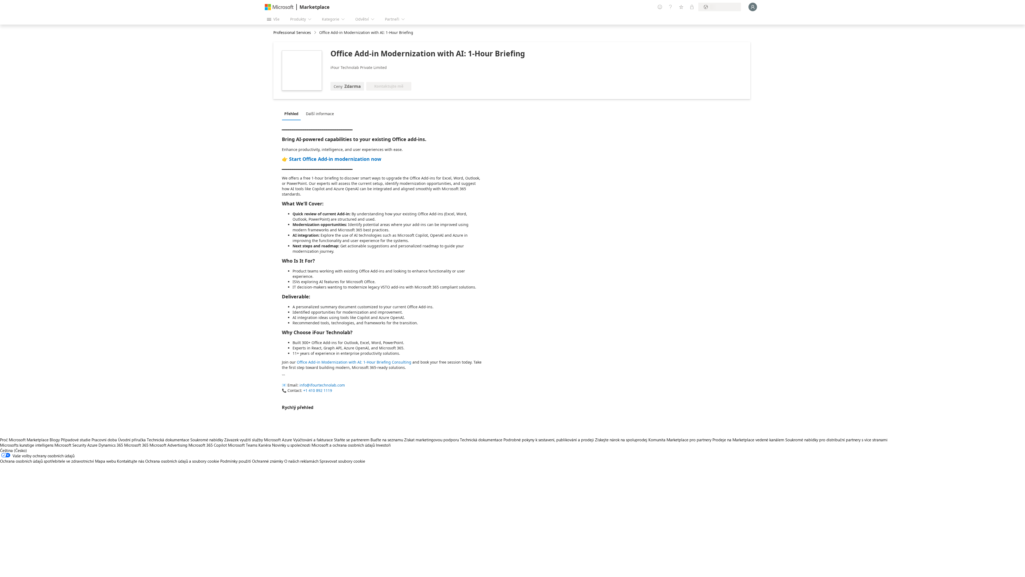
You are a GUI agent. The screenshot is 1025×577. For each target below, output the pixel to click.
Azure (92, 445)
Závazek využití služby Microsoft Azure (258, 439)
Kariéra (264, 445)
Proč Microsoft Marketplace (24, 439)
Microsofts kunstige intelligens (26, 445)
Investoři (383, 445)
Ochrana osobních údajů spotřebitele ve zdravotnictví (47, 461)
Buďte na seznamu (386, 439)
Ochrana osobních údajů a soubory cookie (182, 461)
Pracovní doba (104, 439)
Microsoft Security (70, 445)
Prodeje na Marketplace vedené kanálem (748, 439)
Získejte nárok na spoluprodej (621, 439)
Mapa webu (105, 461)
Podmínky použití (235, 461)
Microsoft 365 (136, 445)
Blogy (55, 439)
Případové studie (75, 439)
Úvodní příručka (132, 439)
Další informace (320, 113)
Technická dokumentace (168, 439)
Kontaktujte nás (130, 461)
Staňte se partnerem (351, 439)
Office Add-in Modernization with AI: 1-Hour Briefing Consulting (354, 362)
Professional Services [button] (292, 32)
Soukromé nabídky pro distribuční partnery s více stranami (836, 439)
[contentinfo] (316, 33)
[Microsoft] (279, 7)
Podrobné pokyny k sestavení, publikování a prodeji (548, 439)
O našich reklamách (301, 461)
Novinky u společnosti (291, 445)
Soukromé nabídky (206, 439)
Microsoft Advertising (168, 445)
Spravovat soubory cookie (342, 461)
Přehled (291, 113)
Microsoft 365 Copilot (207, 445)
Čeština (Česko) (13, 450)
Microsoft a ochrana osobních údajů (343, 445)
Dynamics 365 (110, 445)
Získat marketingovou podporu (431, 439)
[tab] (292, 113)
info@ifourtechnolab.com (322, 385)
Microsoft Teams (242, 445)
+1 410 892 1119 (317, 390)
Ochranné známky (267, 461)
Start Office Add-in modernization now (335, 159)
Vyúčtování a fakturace (313, 439)
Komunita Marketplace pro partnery (679, 439)
